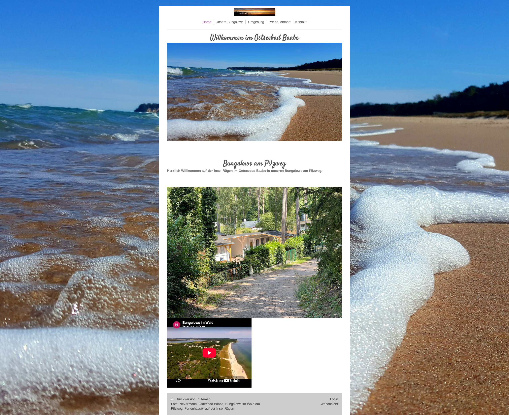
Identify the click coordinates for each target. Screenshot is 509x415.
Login (334, 399)
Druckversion (185, 399)
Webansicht (329, 404)
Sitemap (204, 399)
